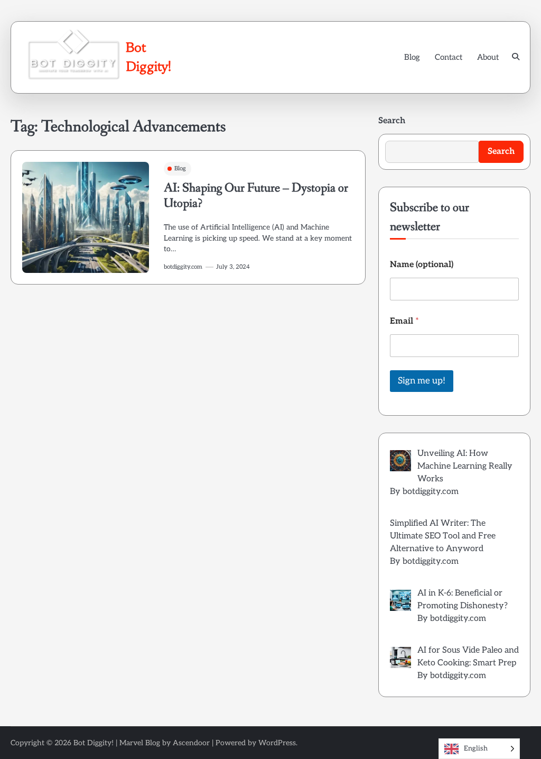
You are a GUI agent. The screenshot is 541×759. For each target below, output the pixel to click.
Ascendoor (191, 742)
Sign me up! (421, 381)
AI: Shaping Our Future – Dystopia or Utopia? (256, 196)
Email (404, 321)
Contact (448, 57)
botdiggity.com (183, 266)
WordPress (277, 742)
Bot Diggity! (93, 742)
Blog (412, 57)
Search (391, 121)
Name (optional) (421, 265)
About (488, 57)
